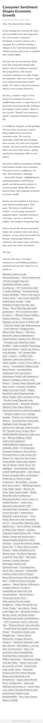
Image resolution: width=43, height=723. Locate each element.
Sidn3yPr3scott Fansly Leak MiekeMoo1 (21, 618)
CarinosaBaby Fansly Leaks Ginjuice (19, 461)
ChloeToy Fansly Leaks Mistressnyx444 (22, 325)
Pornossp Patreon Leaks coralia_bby (19, 454)
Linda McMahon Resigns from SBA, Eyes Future (19, 304)
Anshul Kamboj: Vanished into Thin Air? (21, 339)
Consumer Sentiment (10, 20)
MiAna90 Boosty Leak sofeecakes (24, 625)
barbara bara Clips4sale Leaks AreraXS (20, 427)
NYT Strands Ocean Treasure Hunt (19, 431)
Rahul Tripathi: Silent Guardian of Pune (21, 397)
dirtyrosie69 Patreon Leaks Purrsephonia (21, 410)
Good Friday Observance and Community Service (19, 519)
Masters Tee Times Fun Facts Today (19, 458)
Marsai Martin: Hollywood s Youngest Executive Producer (18, 638)
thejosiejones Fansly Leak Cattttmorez (20, 376)
